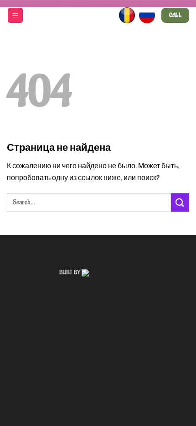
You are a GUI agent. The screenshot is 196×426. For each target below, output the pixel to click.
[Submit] (180, 202)
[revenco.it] (109, 272)
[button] (15, 15)
